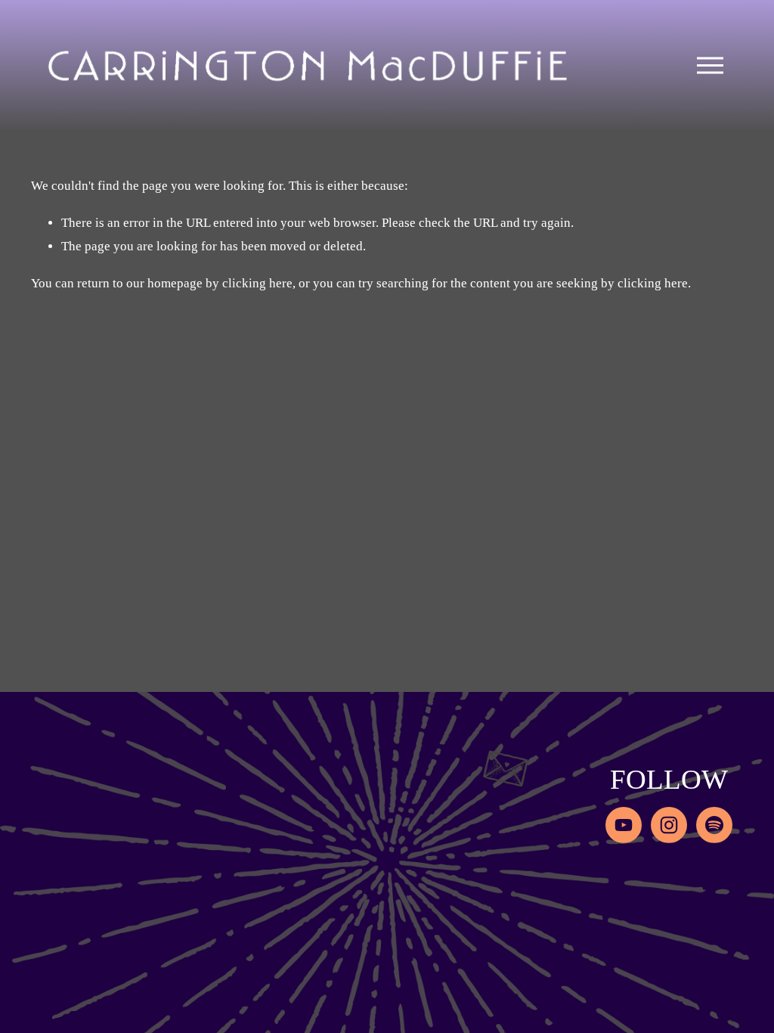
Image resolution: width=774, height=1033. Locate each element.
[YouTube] (623, 825)
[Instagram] (669, 825)
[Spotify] (714, 825)
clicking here (257, 283)
